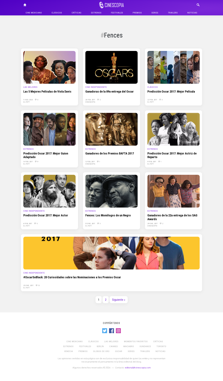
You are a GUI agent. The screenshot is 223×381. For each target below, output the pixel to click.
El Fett (26, 102)
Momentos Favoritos (136, 341)
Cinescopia (90, 102)
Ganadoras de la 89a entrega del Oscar (109, 91)
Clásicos (57, 12)
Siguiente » (118, 300)
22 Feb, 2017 (152, 100)
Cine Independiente (96, 87)
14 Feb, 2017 (28, 161)
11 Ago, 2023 (28, 100)
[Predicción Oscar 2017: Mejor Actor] (49, 191)
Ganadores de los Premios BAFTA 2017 (109, 153)
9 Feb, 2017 (152, 161)
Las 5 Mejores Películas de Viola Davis (47, 91)
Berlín (100, 346)
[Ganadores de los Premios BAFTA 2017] (111, 129)
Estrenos (96, 12)
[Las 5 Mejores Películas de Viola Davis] (49, 67)
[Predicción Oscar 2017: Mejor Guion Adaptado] (49, 129)
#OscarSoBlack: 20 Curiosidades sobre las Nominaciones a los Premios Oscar (72, 277)
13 (39, 285)
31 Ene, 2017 (90, 223)
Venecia (68, 351)
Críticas (76, 12)
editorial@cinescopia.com (138, 367)
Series (154, 12)
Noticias (192, 12)
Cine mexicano (34, 12)
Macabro (128, 346)
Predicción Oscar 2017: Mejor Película (171, 91)
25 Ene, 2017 (28, 285)
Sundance (145, 346)
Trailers (173, 12)
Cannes (113, 346)
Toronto (161, 346)
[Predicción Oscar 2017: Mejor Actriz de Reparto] (173, 129)
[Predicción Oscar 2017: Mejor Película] (173, 67)
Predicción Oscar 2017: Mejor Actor (45, 215)
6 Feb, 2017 (27, 223)
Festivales (117, 12)
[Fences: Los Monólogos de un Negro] (111, 191)
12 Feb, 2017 (90, 161)
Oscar (118, 351)
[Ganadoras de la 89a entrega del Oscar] (111, 67)
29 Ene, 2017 (152, 223)
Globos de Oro (101, 351)
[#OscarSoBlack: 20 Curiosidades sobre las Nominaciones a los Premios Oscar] (111, 253)
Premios (137, 12)
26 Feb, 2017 (90, 100)
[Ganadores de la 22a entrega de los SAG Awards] (173, 191)
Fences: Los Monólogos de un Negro (108, 215)
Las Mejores (30, 87)
